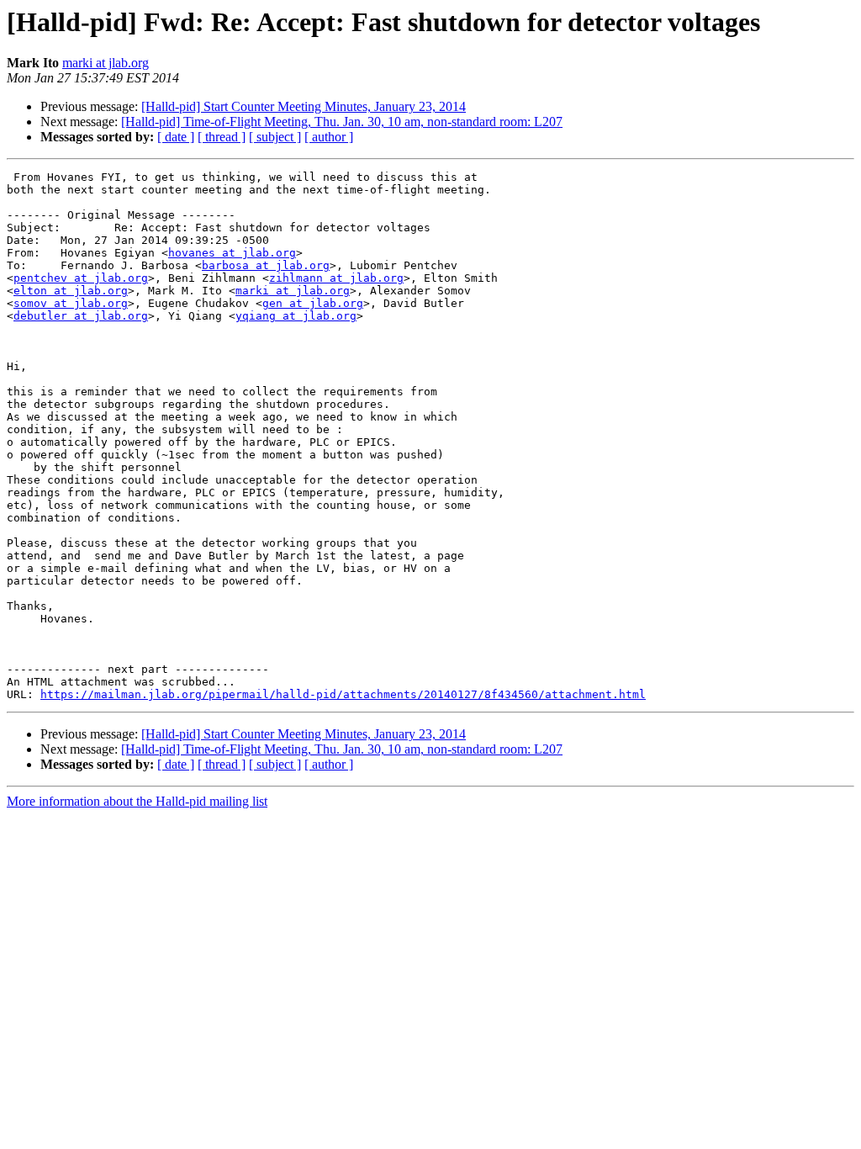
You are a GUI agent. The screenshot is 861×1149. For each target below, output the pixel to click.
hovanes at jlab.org (232, 252)
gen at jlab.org (312, 303)
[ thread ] (222, 137)
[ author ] (328, 137)
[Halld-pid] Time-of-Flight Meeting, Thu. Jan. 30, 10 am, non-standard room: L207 (342, 121)
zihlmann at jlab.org (336, 278)
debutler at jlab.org (80, 316)
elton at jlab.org (70, 290)
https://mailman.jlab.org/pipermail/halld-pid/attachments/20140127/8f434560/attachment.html (343, 694)
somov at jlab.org (70, 303)
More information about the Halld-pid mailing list (137, 801)
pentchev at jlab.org (80, 278)
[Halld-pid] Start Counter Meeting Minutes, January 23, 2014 (303, 106)
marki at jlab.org (105, 63)
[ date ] (175, 137)
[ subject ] (275, 137)
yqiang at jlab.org (296, 316)
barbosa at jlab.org (266, 265)
